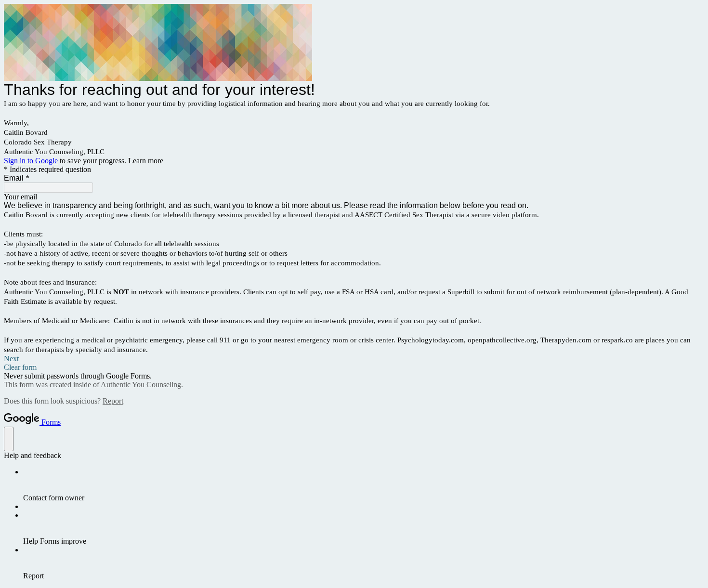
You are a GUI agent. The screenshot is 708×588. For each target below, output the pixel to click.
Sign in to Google (31, 161)
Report (113, 401)
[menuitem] (363, 485)
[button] (354, 358)
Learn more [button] (145, 161)
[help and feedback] (8, 439)
